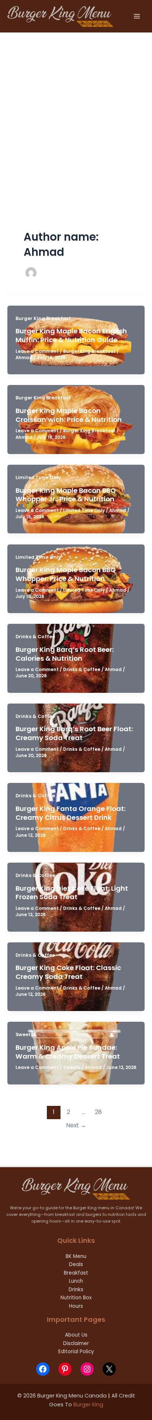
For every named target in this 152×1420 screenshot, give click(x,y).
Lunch (76, 1281)
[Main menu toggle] (137, 16)
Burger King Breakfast (43, 318)
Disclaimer (76, 1343)
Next (76, 1125)
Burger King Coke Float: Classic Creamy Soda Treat (68, 972)
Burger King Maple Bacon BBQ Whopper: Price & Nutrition (65, 574)
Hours (76, 1306)
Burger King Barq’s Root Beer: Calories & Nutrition (64, 654)
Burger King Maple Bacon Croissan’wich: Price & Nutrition (68, 415)
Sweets (24, 1034)
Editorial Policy (76, 1351)
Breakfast (76, 1272)
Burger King (88, 1404)
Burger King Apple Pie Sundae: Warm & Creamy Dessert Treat (67, 1052)
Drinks (76, 1289)
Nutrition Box (76, 1297)
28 (98, 1112)
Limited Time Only (38, 477)
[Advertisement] (76, 112)
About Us (76, 1334)
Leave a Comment (37, 351)
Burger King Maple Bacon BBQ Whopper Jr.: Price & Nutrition (65, 495)
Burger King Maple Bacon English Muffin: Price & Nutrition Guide (71, 335)
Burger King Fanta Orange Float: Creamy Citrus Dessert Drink (70, 813)
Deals (76, 1264)
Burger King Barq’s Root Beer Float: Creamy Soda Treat (74, 733)
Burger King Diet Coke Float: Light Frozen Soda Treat (71, 893)
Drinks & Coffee (35, 636)
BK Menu (76, 1256)
